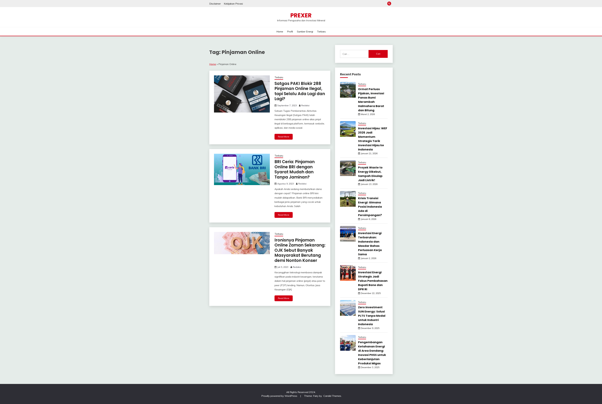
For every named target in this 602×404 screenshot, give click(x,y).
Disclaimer (215, 3)
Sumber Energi (305, 31)
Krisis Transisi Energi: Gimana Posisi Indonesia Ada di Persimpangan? (370, 206)
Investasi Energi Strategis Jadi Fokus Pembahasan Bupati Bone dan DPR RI (373, 280)
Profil (290, 31)
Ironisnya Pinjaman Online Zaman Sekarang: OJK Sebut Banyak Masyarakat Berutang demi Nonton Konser (300, 250)
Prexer (301, 15)
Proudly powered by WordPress (279, 395)
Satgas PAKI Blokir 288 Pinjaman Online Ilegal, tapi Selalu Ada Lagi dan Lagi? (300, 91)
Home (279, 31)
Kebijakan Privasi (233, 3)
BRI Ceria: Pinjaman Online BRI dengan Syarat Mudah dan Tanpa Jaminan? (295, 169)
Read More (283, 136)
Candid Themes (332, 395)
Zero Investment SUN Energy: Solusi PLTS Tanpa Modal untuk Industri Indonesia (371, 315)
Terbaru (321, 31)
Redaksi (305, 105)
